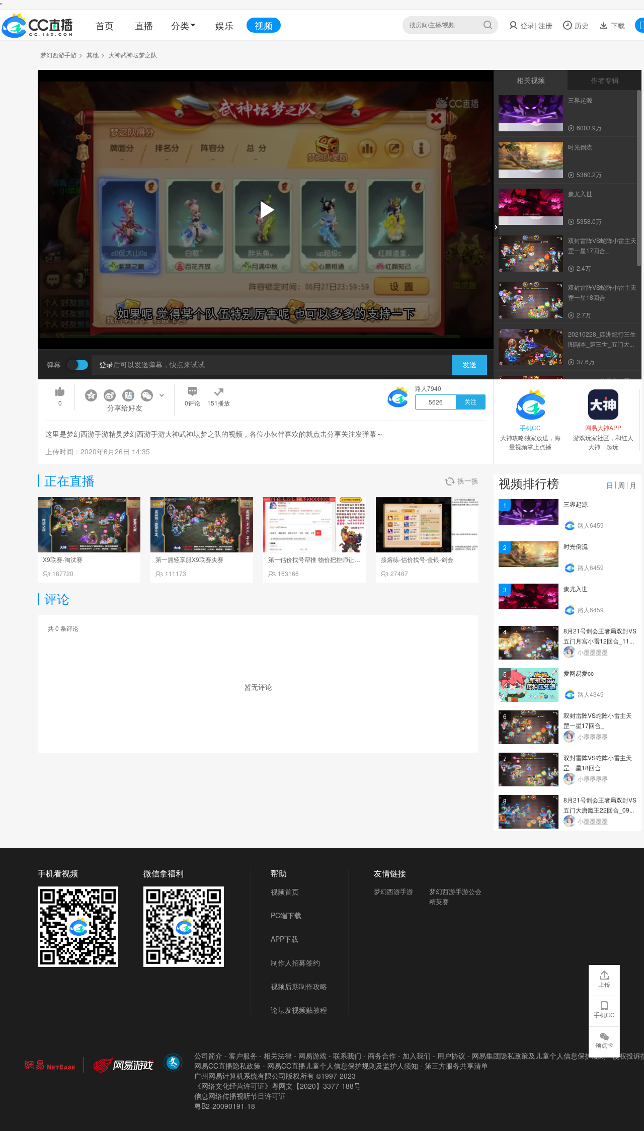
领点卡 (604, 1044)
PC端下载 (286, 915)
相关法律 (278, 1056)
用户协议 (451, 1056)
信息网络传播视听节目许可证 (240, 1096)
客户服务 (243, 1056)
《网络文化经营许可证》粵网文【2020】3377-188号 (277, 1086)
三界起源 (576, 504)
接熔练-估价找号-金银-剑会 (417, 559)
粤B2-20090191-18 (224, 1106)
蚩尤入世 (576, 588)
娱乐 (224, 25)
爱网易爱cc (579, 673)
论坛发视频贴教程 (299, 1009)
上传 (604, 984)
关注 (470, 402)
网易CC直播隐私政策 (227, 1066)
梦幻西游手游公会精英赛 (455, 896)
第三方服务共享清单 (456, 1066)
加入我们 (417, 1056)
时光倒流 (576, 546)
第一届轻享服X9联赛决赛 (189, 559)
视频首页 (285, 891)
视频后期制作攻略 (299, 986)
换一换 (467, 480)
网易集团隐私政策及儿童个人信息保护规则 (539, 1056)
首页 (105, 25)
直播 (144, 25)
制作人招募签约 (295, 962)
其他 (93, 54)
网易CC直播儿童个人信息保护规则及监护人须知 (342, 1066)
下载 (617, 25)
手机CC (604, 1014)
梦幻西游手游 (58, 54)
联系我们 (347, 1056)
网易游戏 (312, 1056)
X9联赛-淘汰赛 (63, 559)
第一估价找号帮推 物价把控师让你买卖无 (323, 559)
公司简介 (208, 1056)
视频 (264, 25)
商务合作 (382, 1056)
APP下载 (284, 938)
